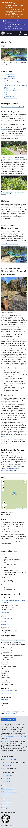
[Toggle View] (25, 481)
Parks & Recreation (11, 38)
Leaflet (18, 508)
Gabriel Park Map (6, 693)
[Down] (4, 507)
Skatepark (7, 80)
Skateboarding (5, 624)
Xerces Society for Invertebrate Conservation (12, 158)
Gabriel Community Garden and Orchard (12, 107)
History (6, 94)
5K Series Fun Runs (6, 619)
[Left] (3, 505)
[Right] (5, 505)
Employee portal (5, 805)
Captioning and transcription (9, 792)
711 (10, 738)
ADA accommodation (7, 789)
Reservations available (10, 98)
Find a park (22, 38)
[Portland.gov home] (7, 33)
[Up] (4, 502)
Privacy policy (5, 795)
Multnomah (4, 699)
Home (3, 38)
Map (5, 92)
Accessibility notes (9, 96)
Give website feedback (11, 713)
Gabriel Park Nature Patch (11, 78)
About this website (6, 802)
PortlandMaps (23, 508)
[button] (21, 33)
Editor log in (4, 808)
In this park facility (9, 74)
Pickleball (3, 621)
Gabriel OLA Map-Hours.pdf (9, 690)
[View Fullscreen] (3, 490)
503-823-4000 (22, 737)
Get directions (5, 612)
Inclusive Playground (10, 76)
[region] (14, 494)
